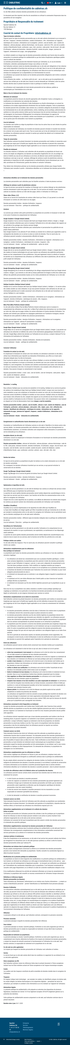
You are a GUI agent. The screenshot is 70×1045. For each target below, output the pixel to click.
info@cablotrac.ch (43, 33)
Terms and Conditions (29, 1041)
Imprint (38, 1041)
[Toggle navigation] (65, 3)
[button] (43, 3)
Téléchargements (28, 1027)
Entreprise (26, 1023)
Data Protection (28, 1039)
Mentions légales (28, 1030)
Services (25, 1025)
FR (4, 1039)
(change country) (16, 1039)
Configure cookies (28, 1043)
